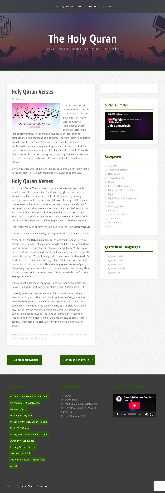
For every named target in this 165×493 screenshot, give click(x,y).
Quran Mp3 (107, 6)
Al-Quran (18, 334)
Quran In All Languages (22, 440)
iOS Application (116, 177)
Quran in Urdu (115, 260)
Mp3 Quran (23, 428)
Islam (111, 181)
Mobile (43, 421)
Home (55, 6)
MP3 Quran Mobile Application (81, 403)
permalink (42, 338)
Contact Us (91, 6)
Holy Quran (29, 334)
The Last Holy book (52, 334)
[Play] (117, 414)
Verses (66, 334)
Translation (114, 218)
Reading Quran (116, 206)
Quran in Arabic (116, 256)
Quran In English (71, 6)
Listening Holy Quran (119, 185)
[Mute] (146, 414)
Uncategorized (115, 222)
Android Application (118, 169)
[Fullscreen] (151, 414)
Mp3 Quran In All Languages (123, 198)
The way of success (20, 459)
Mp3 (110, 194)
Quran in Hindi (115, 264)
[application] (129, 126)
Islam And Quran (18, 409)
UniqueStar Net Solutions (34, 486)
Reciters (112, 210)
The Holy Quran (82, 38)
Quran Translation (26, 360)
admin (22, 99)
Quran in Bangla (116, 268)
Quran (39, 334)
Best (46, 396)
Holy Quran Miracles (76, 360)
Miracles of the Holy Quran (122, 190)
